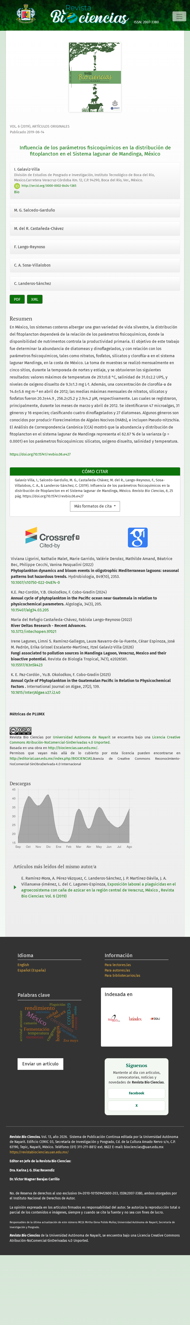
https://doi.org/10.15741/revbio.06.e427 (40, 454)
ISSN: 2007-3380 (146, 22)
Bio (16, 192)
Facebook (136, 1093)
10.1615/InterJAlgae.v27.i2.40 (35, 692)
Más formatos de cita (93, 506)
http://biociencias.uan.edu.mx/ (72, 748)
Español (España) (32, 970)
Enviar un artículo (40, 1064)
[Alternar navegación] (179, 16)
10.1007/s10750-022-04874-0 (35, 582)
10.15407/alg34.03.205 (30, 610)
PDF (17, 299)
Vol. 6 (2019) (20, 126)
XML (34, 299)
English (23, 965)
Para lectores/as (118, 965)
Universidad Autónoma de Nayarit (81, 737)
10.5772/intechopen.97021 (33, 631)
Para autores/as (117, 970)
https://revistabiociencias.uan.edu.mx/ (39, 1152)
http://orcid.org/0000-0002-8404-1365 (48, 186)
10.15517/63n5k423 (27, 665)
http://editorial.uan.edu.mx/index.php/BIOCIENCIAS (51, 759)
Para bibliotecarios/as (122, 975)
